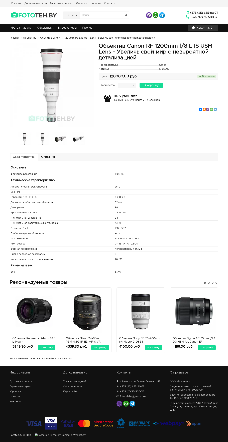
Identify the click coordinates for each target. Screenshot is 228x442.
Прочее (87, 28)
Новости (95, 3)
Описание (48, 157)
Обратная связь (72, 387)
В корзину (151, 85)
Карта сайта (70, 392)
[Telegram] (215, 109)
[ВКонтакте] (200, 109)
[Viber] (207, 109)
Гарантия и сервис (61, 3)
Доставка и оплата (35, 3)
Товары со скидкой (74, 382)
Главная (16, 3)
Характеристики (24, 157)
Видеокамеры (67, 28)
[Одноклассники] (204, 109)
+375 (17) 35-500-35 (204, 17)
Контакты (110, 3)
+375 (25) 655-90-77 (204, 13)
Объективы (44, 28)
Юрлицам (81, 3)
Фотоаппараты (21, 28)
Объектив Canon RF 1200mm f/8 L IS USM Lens (44, 359)
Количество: (107, 85)
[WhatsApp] (211, 109)
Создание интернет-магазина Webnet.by (62, 435)
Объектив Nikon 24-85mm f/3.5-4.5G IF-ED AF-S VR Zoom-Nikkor (83, 341)
